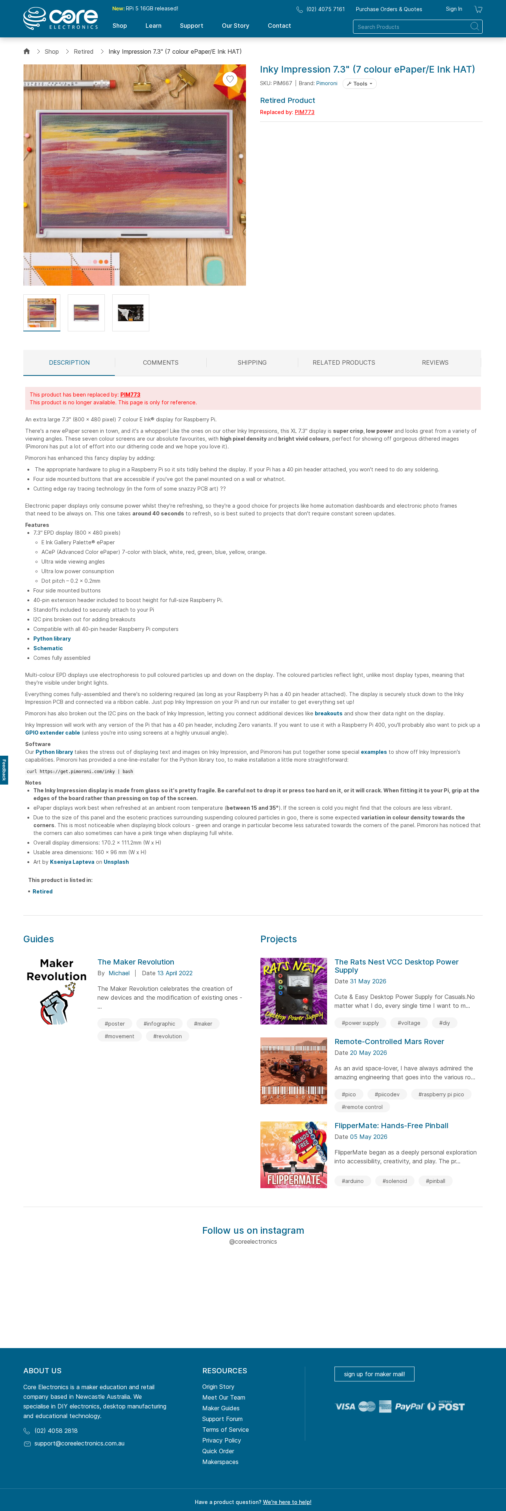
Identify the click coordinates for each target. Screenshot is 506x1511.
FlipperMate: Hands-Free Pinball (391, 1125)
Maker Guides (221, 1408)
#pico (349, 1094)
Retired (84, 51)
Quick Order (218, 1451)
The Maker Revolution (135, 961)
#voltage (409, 1023)
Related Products (344, 362)
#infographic (159, 1023)
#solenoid (395, 1181)
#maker (203, 1023)
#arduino (353, 1181)
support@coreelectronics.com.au (79, 1443)
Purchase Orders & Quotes (389, 9)
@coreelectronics (253, 1241)
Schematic (48, 648)
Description (69, 362)
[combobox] (418, 27)
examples (374, 752)
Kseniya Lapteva (72, 862)
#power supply (360, 1023)
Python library (52, 638)
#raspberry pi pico (441, 1094)
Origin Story (218, 1386)
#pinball (435, 1181)
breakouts (329, 713)
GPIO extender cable (52, 732)
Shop (52, 51)
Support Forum (222, 1419)
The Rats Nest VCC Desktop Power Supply (396, 966)
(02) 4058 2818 (56, 1430)
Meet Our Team (223, 1397)
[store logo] (60, 18)
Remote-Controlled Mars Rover (389, 1041)
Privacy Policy (221, 1440)
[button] (41, 312)
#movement (119, 1036)
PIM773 (304, 112)
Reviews (435, 362)
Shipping (252, 362)
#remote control (362, 1107)
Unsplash (116, 862)
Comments (161, 362)
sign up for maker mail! (374, 1374)
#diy (444, 1023)
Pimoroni (326, 83)
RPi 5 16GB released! (145, 8)
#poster (115, 1023)
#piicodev (387, 1094)
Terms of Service (225, 1429)
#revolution (167, 1036)
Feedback (4, 770)
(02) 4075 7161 (325, 9)
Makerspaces (220, 1461)
